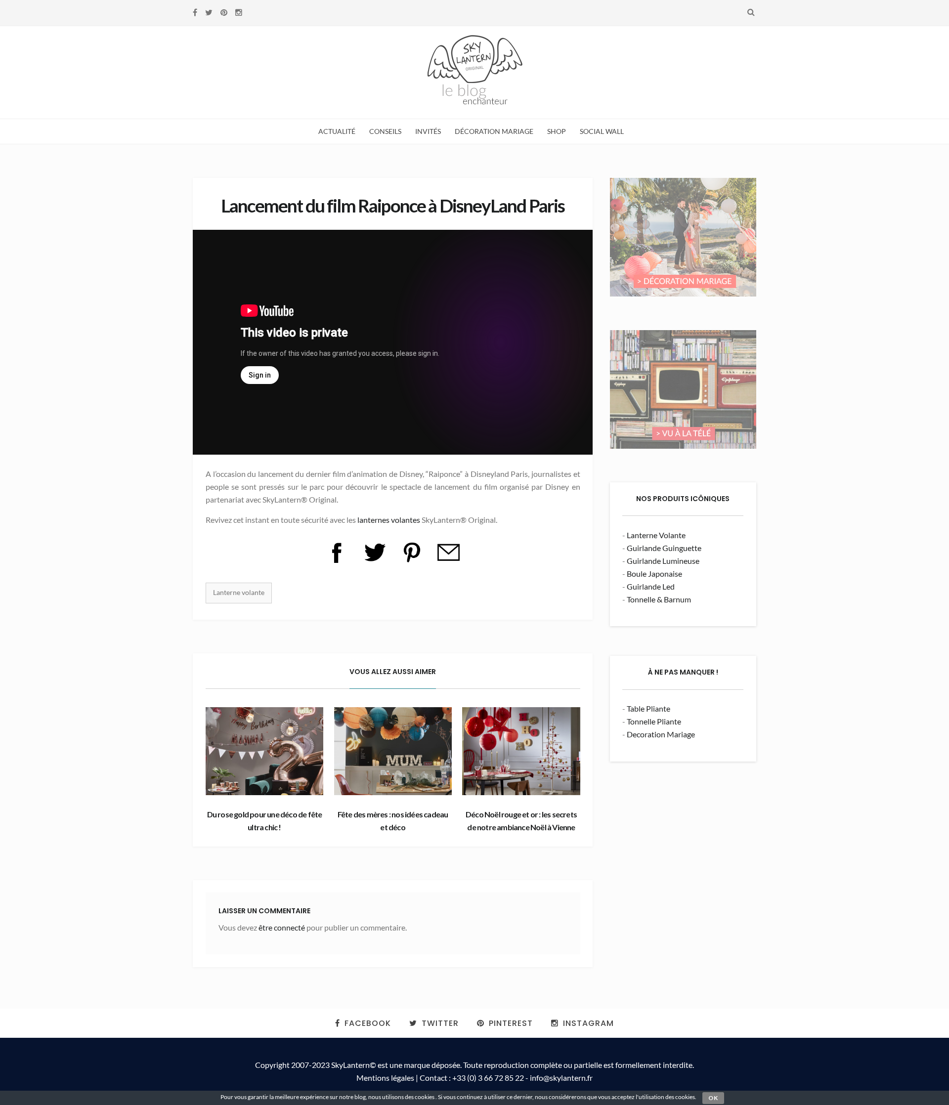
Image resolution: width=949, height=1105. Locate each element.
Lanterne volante (238, 592)
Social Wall (602, 131)
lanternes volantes (388, 519)
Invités (428, 131)
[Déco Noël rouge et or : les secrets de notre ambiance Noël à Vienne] (521, 751)
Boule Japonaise (654, 573)
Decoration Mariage (661, 734)
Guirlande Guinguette (664, 547)
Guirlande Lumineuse (663, 560)
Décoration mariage (494, 131)
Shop (556, 131)
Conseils (385, 131)
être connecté (282, 927)
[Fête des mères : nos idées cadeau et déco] (393, 751)
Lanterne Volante (656, 535)
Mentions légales (385, 1077)
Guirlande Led (651, 586)
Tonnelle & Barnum (659, 599)
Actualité (336, 131)
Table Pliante (648, 708)
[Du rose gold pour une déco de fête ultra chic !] (264, 751)
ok (713, 1098)
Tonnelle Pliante (654, 721)
